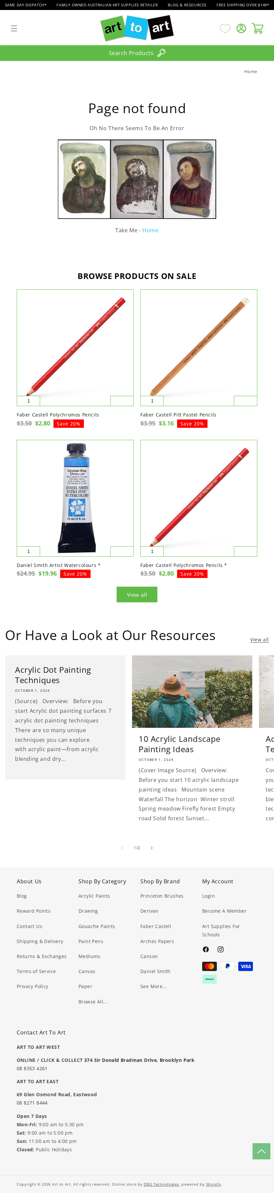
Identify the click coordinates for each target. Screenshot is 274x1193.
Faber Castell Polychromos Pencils (58, 415)
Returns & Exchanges (42, 956)
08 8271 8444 (32, 1103)
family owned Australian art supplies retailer (107, 4)
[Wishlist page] (225, 28)
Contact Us (29, 926)
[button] (14, 28)
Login (208, 896)
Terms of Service (36, 971)
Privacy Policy (32, 986)
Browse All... (93, 1001)
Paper (85, 986)
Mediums (90, 956)
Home (250, 71)
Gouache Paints (97, 926)
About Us (29, 881)
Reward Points (33, 911)
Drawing (88, 911)
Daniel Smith (155, 971)
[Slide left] (122, 848)
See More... (153, 986)
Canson (149, 956)
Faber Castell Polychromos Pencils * (183, 565)
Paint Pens (91, 941)
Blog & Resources (187, 4)
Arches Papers (157, 941)
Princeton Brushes (162, 896)
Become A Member (224, 911)
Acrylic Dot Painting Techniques (53, 674)
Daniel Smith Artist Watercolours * (59, 565)
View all (137, 594)
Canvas (87, 971)
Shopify (213, 1184)
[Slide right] (151, 848)
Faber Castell (155, 926)
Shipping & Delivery (40, 941)
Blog (22, 896)
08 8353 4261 (32, 1068)
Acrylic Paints (94, 896)
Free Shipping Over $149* (243, 4)
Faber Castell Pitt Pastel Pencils (178, 415)
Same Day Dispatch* (26, 4)
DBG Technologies (161, 1184)
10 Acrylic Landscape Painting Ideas (180, 743)
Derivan (149, 911)
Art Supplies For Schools (221, 930)
